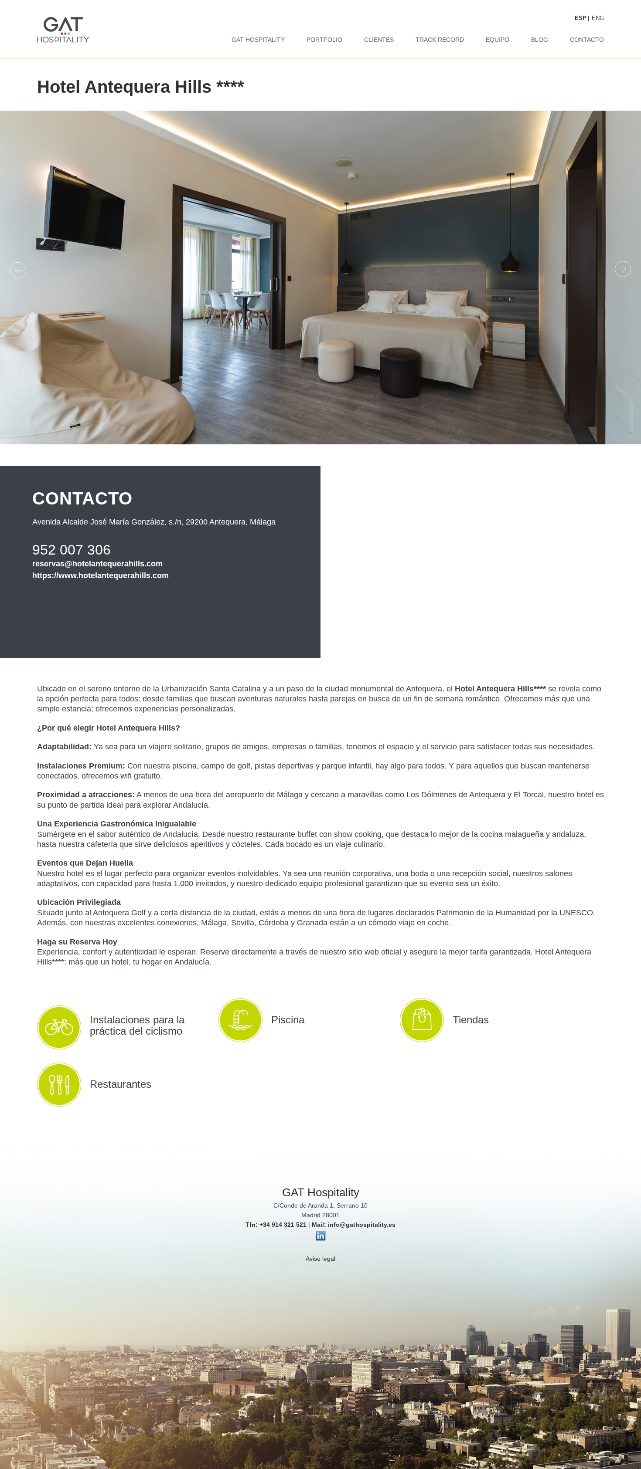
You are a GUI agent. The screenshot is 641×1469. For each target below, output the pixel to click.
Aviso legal (320, 1258)
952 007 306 (71, 549)
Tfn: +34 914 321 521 (276, 1224)
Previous (19, 269)
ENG (598, 18)
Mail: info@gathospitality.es (354, 1224)
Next (621, 269)
